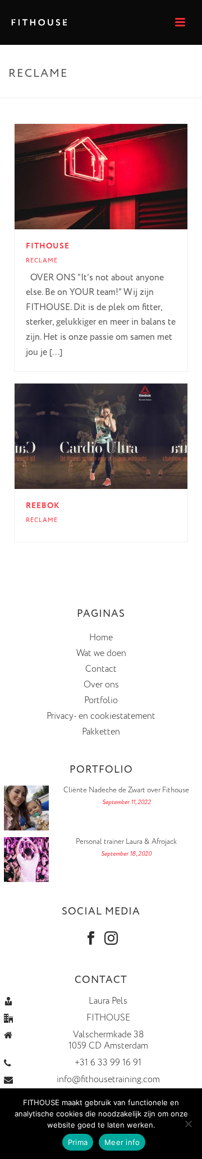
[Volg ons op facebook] (91, 939)
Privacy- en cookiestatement (101, 717)
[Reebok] (122, 436)
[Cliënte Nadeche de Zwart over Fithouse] (26, 808)
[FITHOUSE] (122, 176)
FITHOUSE (48, 246)
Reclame (42, 260)
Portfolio (101, 701)
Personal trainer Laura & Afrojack (126, 842)
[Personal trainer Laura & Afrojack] (26, 859)
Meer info (122, 1142)
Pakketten (101, 732)
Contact (101, 669)
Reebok (42, 505)
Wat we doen (101, 654)
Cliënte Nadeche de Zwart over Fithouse (126, 791)
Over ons (101, 685)
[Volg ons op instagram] (111, 939)
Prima (78, 1142)
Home (101, 638)
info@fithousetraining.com (108, 1080)
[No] (188, 1123)
